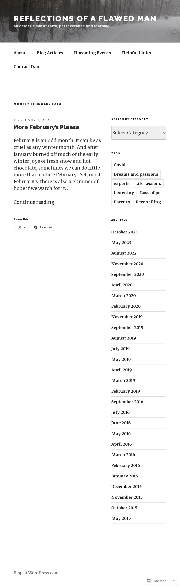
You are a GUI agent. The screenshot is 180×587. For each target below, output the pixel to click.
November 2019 (127, 316)
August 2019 (123, 338)
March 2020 (123, 295)
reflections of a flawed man (85, 18)
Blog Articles (50, 52)
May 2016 (121, 433)
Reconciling (148, 201)
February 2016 (125, 465)
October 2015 (124, 507)
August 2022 (124, 253)
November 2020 (127, 263)
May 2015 (121, 518)
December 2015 (126, 486)
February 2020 (126, 306)
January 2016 (124, 476)
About (20, 52)
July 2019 (120, 348)
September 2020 (127, 274)
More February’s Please (46, 127)
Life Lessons (148, 183)
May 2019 (121, 359)
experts (122, 183)
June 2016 (121, 422)
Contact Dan (27, 66)
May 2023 (121, 242)
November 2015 (127, 497)
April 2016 (121, 444)
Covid (120, 164)
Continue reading (34, 202)
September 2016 (127, 401)
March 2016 (123, 454)
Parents (122, 201)
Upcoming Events (92, 52)
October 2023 (124, 232)
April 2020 (122, 284)
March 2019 (123, 380)
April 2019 (121, 369)
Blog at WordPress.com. (36, 572)
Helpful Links (136, 52)
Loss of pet (151, 192)
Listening (124, 192)
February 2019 (125, 391)
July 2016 (120, 412)
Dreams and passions (136, 174)
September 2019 (127, 327)
